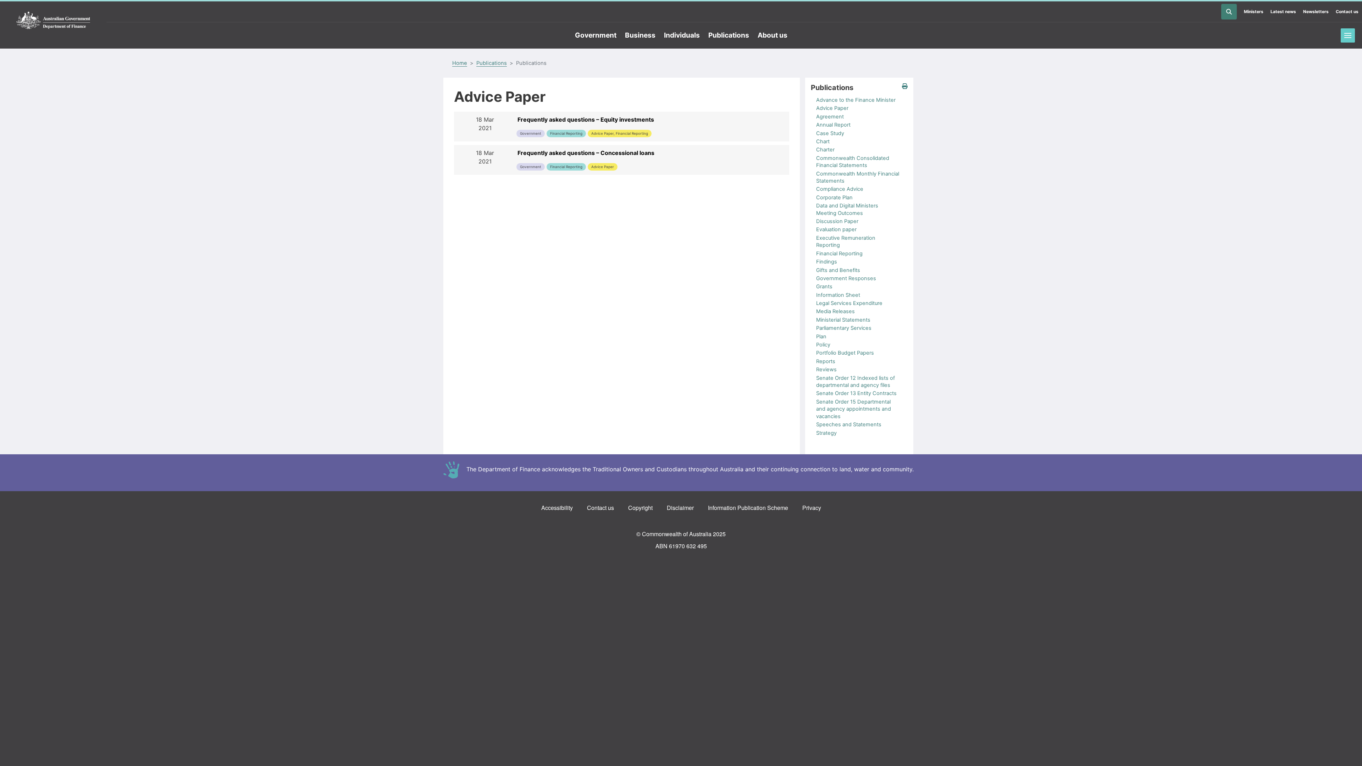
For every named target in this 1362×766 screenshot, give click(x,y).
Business (640, 35)
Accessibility (557, 508)
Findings (826, 262)
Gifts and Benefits (838, 270)
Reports (825, 361)
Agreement (830, 116)
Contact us (1347, 11)
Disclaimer (680, 508)
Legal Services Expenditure (849, 303)
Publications (728, 35)
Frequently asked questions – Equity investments (585, 119)
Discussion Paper (837, 221)
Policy (823, 345)
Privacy (811, 508)
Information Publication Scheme (748, 508)
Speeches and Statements (848, 424)
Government (595, 35)
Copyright (640, 508)
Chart (823, 141)
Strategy (826, 433)
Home (459, 63)
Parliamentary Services (843, 328)
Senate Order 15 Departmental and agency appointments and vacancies (853, 409)
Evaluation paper (836, 229)
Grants (824, 286)
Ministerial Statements (843, 320)
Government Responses (846, 278)
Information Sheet (838, 295)
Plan (821, 336)
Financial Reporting (839, 253)
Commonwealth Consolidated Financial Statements (852, 161)
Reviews (826, 369)
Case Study (830, 133)
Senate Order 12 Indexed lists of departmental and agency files (855, 381)
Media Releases (835, 311)
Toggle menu (1348, 35)
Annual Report (833, 125)
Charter (825, 149)
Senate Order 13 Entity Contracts (856, 393)
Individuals (682, 35)
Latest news (1283, 11)
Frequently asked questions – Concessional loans (585, 152)
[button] (905, 86)
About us (772, 35)
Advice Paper (832, 108)
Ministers (1253, 11)
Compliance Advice (839, 189)
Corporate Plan (834, 197)
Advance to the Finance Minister (856, 100)
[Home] (53, 20)
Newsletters (1316, 11)
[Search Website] (1229, 12)
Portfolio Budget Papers (845, 353)
